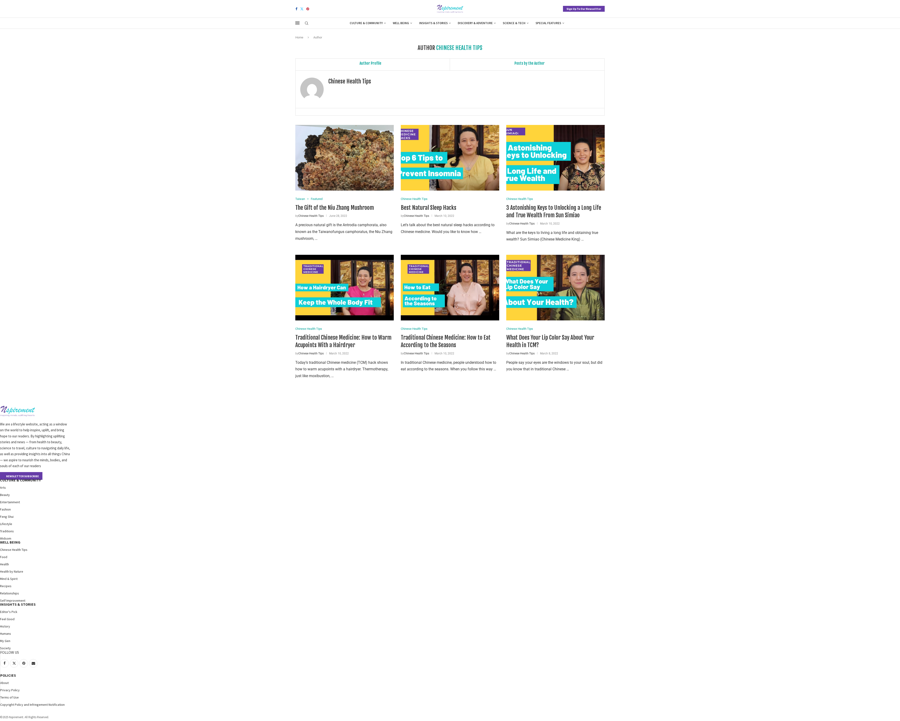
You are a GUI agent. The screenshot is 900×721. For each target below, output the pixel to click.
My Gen (5, 640)
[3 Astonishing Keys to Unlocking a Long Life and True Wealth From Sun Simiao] (555, 158)
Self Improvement (12, 600)
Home (299, 37)
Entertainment (10, 502)
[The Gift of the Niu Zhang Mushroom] (344, 158)
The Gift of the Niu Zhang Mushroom (334, 207)
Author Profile (370, 63)
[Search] (306, 23)
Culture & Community (366, 23)
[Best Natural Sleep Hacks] (450, 158)
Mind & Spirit (9, 578)
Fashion (5, 509)
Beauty (5, 494)
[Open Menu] (297, 23)
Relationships (9, 593)
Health (4, 564)
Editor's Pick (8, 611)
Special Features (548, 23)
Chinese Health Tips (349, 81)
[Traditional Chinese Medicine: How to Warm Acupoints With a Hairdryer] (344, 287)
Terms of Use (9, 697)
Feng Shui (7, 516)
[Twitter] (302, 9)
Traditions (7, 531)
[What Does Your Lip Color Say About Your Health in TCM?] (555, 287)
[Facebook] (296, 9)
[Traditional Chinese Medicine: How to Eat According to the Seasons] (450, 287)
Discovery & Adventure (475, 23)
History (5, 626)
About (4, 682)
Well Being (401, 23)
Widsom (5, 538)
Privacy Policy (10, 690)
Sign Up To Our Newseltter (583, 9)
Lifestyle (6, 524)
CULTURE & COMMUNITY (20, 480)
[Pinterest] (307, 9)
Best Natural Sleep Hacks (428, 207)
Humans (5, 633)
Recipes (5, 586)
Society (5, 648)
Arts (3, 487)
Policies (8, 675)
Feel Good (7, 619)
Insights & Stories (433, 23)
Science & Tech (514, 23)
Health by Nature (11, 571)
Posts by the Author (529, 63)
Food (3, 557)
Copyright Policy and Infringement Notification (32, 704)
